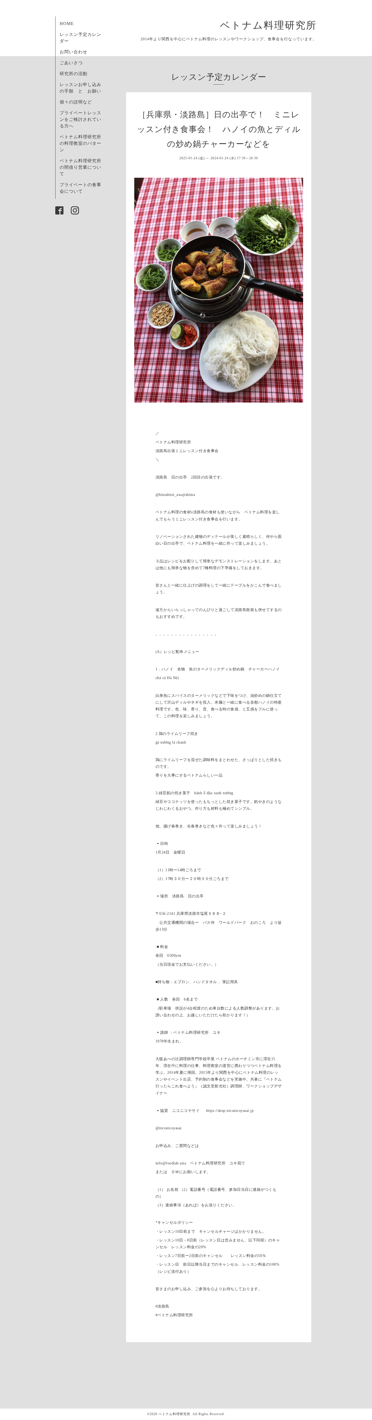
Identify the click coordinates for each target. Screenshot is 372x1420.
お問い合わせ (73, 52)
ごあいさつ (71, 62)
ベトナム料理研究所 (273, 25)
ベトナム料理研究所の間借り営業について (80, 167)
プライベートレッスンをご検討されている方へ (80, 119)
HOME (67, 23)
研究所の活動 (73, 73)
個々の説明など (76, 102)
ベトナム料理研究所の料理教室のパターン (80, 143)
